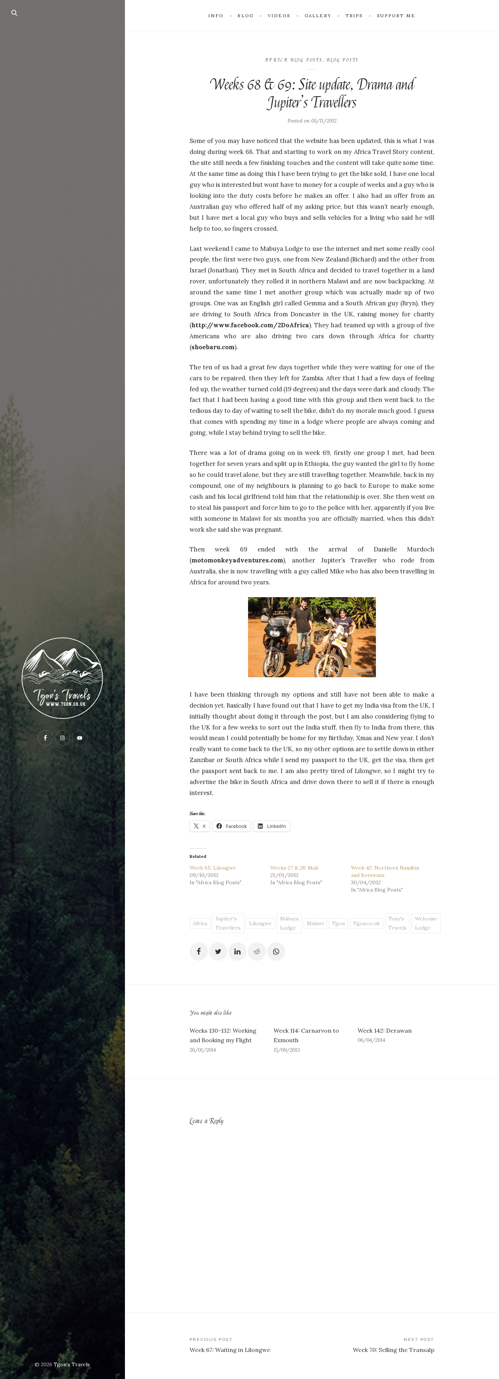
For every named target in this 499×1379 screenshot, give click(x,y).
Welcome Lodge (426, 923)
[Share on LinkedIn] (237, 951)
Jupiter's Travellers (228, 923)
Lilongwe (260, 923)
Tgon (338, 923)
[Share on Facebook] (199, 951)
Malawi (315, 923)
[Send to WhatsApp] (276, 951)
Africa (200, 923)
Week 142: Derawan (385, 1030)
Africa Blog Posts (293, 60)
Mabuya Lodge (289, 923)
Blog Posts (343, 60)
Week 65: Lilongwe (213, 867)
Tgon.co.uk (366, 923)
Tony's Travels (397, 923)
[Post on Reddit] (257, 951)
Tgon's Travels (72, 1364)
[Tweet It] (218, 951)
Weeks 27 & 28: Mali (294, 867)
